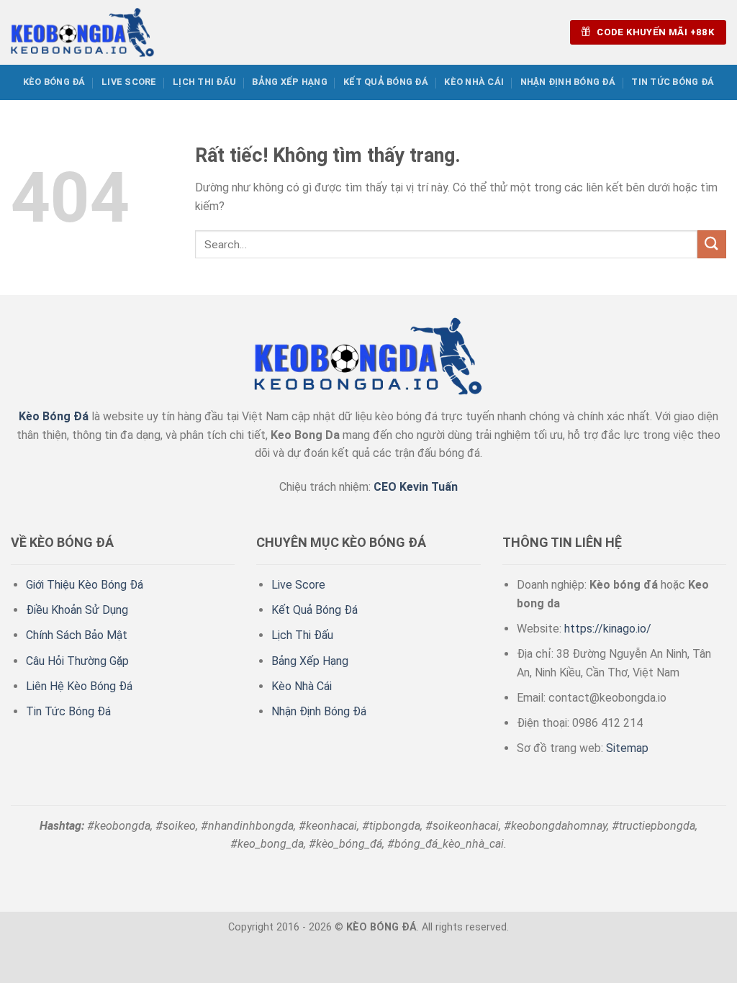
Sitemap (627, 748)
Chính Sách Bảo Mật (76, 635)
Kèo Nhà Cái (474, 81)
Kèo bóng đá (54, 81)
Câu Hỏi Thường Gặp (77, 661)
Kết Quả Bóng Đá (385, 81)
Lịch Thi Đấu (204, 81)
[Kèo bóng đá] (83, 32)
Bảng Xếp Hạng (289, 81)
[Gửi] (711, 244)
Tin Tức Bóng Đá (672, 81)
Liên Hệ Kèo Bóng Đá (79, 686)
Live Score (129, 81)
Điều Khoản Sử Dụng (77, 610)
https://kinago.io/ (607, 628)
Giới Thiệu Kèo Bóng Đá (84, 585)
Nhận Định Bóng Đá (567, 81)
